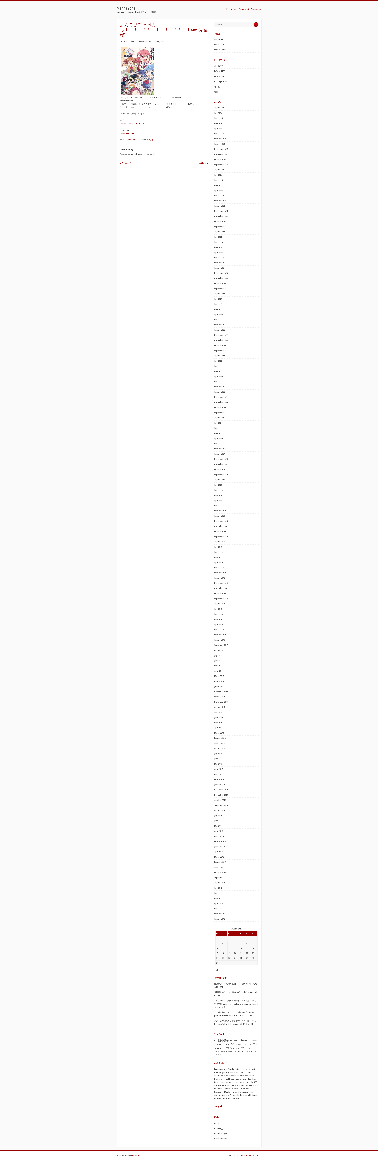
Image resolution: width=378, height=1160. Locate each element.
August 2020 (219, 480)
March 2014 (219, 836)
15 (247, 948)
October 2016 (220, 697)
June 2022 (218, 366)
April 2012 (218, 903)
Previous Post (126, 163)
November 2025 (221, 154)
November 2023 (221, 278)
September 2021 (221, 413)
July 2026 (218, 113)
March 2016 (219, 733)
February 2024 (220, 263)
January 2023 (219, 330)
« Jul (216, 970)
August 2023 (219, 294)
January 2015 (219, 784)
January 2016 (219, 743)
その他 (217, 86)
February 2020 (220, 511)
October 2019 (220, 531)
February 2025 (220, 201)
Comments (220, 1133)
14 (241, 948)
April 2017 (218, 671)
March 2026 (219, 134)
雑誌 (216, 92)
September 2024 (221, 227)
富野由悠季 (220, 1051)
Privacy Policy (219, 50)
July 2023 (218, 299)
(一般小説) (221, 1040)
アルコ (249, 1044)
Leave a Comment (145, 42)
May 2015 (218, 764)
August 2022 (219, 356)
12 (229, 948)
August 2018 (219, 604)
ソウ (227, 1048)
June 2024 (218, 242)
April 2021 (218, 438)
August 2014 (219, 810)
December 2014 (221, 790)
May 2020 (218, 495)
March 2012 (219, 908)
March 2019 (219, 567)
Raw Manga (135, 1155)
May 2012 (218, 898)
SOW (216, 1044)
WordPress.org (220, 1139)
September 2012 (221, 877)
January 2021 (219, 454)
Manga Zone (126, 8)
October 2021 (220, 407)
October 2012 (220, 872)
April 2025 (218, 190)
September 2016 (221, 702)
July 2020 (218, 485)
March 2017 (219, 676)
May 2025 (218, 185)
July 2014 (218, 815)
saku (254, 1040)
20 (235, 953)
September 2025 (221, 165)
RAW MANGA (133, 140)
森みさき (150, 140)
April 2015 (218, 769)
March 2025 (219, 196)
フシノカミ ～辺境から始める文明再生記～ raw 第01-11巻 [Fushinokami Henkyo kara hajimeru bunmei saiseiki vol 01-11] (236, 1004)
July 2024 (218, 237)
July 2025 (218, 175)
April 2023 (218, 314)
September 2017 (221, 645)
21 (241, 953)
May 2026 (218, 123)
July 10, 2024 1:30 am (128, 42)
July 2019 (218, 547)
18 (223, 953)
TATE (219, 1044)
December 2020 (221, 459)
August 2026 (219, 108)
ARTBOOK (218, 66)
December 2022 (221, 335)
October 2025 (220, 159)
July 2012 (218, 888)
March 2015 (219, 774)
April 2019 (218, 562)
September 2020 (221, 475)
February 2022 (220, 387)
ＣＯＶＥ (240, 1051)
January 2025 (219, 206)
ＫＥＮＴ (247, 1051)
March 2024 (219, 258)
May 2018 (218, 619)
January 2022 (219, 392)
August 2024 (219, 232)
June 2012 (218, 893)
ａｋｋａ (217, 1055)
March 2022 (219, 382)
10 (217, 948)
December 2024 (221, 211)
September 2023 (221, 289)
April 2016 (218, 728)
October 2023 (220, 283)
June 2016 (218, 717)
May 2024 (218, 247)
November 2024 (221, 216)
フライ (244, 1048)
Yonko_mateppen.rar (128, 133)
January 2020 (219, 516)
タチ (232, 1047)
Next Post (203, 163)
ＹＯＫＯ (254, 1051)
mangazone (159, 42)
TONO (227, 1044)
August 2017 (219, 650)
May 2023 (218, 309)
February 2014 (220, 841)
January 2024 (219, 268)
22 (247, 953)
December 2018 (221, 583)
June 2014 (218, 821)
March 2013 (219, 857)
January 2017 (219, 686)
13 (235, 948)
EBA (230, 1040)
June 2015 (218, 759)
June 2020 (218, 490)
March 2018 (219, 629)
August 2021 (219, 418)
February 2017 (220, 681)
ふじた (244, 1044)
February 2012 (220, 914)
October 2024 (220, 221)
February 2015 (220, 779)
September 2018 (221, 598)
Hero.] (235, 1041)
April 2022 (218, 376)
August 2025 (219, 170)
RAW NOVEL (219, 76)
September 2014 (221, 805)
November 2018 (221, 588)
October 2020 (220, 469)
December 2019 (221, 521)
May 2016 (218, 722)
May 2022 (218, 371)
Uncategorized (220, 81)
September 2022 (221, 351)
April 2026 (218, 128)
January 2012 (219, 919)
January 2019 (219, 578)
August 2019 (219, 542)
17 (217, 953)
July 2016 (218, 712)
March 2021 (219, 444)
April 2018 (218, 624)
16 (253, 948)
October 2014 (220, 800)
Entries (218, 1128)
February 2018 (220, 635)
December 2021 (221, 397)
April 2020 (218, 500)
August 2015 (219, 748)
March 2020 (219, 506)
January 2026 (219, 144)
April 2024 (218, 252)
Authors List (244, 9)
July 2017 (218, 655)
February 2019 (220, 573)
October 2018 (220, 593)
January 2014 (219, 846)
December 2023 (221, 273)
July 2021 (218, 423)
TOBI (223, 1044)
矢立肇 (233, 1051)
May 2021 (218, 433)
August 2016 (219, 707)
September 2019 (221, 536)
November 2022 (221, 340)
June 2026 (218, 118)
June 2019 (218, 552)
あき (232, 1044)
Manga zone (231, 9)
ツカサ (238, 1048)
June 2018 (218, 614)
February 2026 (220, 139)
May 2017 (218, 666)
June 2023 (218, 304)
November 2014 (221, 795)
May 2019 (218, 557)
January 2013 (219, 867)
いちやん (238, 1044)
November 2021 (221, 402)
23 (253, 953)
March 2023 (219, 320)
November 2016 (221, 691)
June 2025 (218, 180)
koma (244, 1041)
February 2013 (220, 862)
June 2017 (218, 660)
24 (217, 958)
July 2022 (218, 361)
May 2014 (218, 826)
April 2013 (218, 852)
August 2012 (219, 883)
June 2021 (218, 428)
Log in (216, 1123)
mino (249, 1041)
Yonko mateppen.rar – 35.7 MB (133, 123)
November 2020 (221, 464)
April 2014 (218, 831)
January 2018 (219, 640)
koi (240, 1040)
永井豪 (228, 1052)
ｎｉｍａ (225, 1055)
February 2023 (220, 325)
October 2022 (220, 345)
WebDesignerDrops (244, 1155)
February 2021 (220, 449)
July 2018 (218, 609)
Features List (256, 9)
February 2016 (220, 738)
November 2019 (221, 526)
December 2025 (221, 149)
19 (229, 953)
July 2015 (218, 753)
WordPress (257, 1155)
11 (223, 948)
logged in (135, 154)
